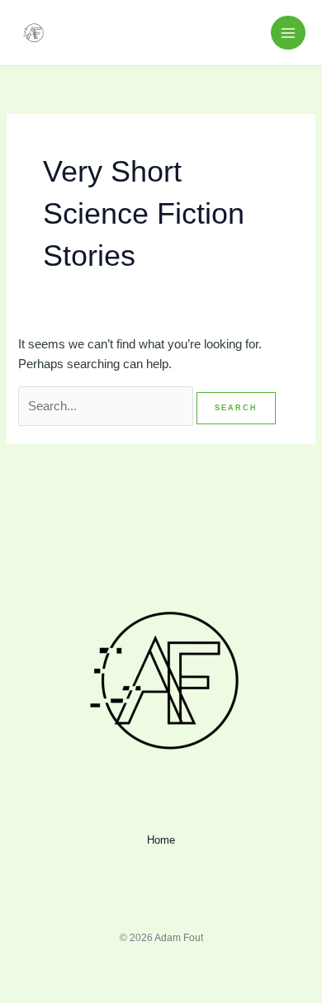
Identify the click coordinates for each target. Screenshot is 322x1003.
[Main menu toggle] (288, 33)
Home (161, 840)
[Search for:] (107, 406)
